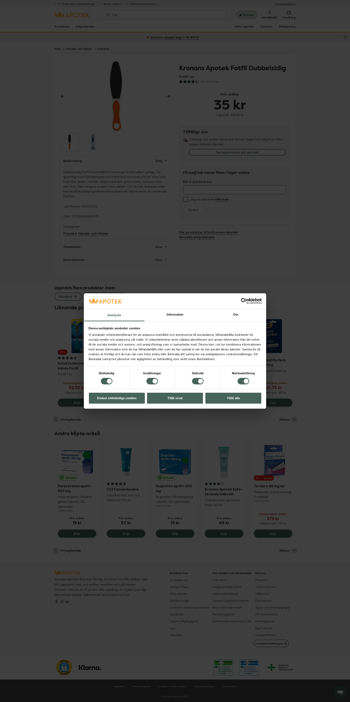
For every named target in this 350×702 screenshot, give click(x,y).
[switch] (152, 381)
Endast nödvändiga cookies (117, 398)
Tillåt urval (175, 398)
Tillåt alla (233, 398)
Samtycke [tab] (114, 315)
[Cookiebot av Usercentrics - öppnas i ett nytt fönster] (244, 301)
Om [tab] (235, 314)
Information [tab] (175, 314)
